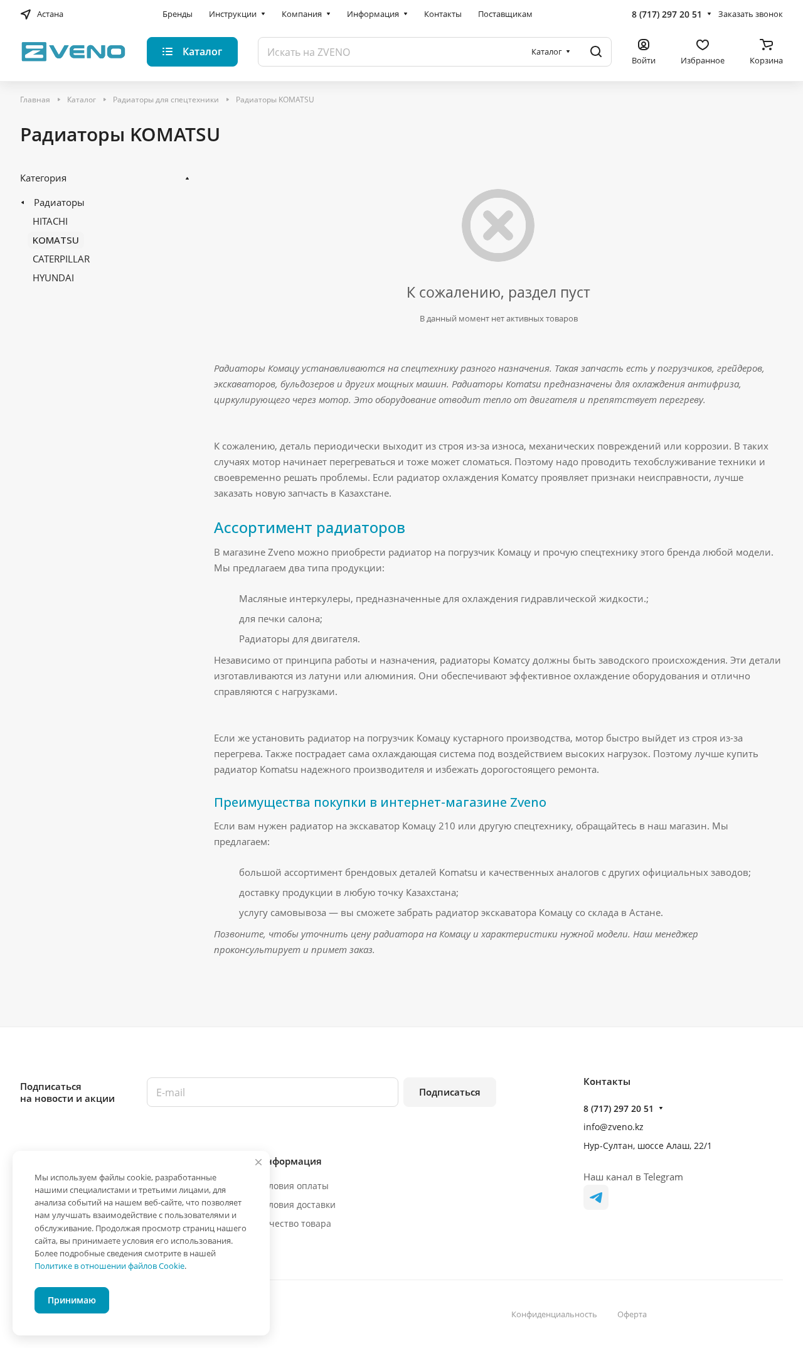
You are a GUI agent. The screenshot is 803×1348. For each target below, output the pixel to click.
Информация (290, 1161)
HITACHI (50, 221)
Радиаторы (59, 202)
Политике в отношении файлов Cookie (109, 1265)
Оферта (632, 1314)
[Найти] (596, 52)
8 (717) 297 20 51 (667, 14)
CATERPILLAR (61, 258)
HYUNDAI (53, 277)
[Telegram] (596, 1197)
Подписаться (450, 1092)
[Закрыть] (258, 1162)
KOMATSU (56, 240)
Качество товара (294, 1223)
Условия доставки (297, 1205)
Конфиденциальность (554, 1314)
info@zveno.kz (613, 1127)
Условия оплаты (293, 1186)
